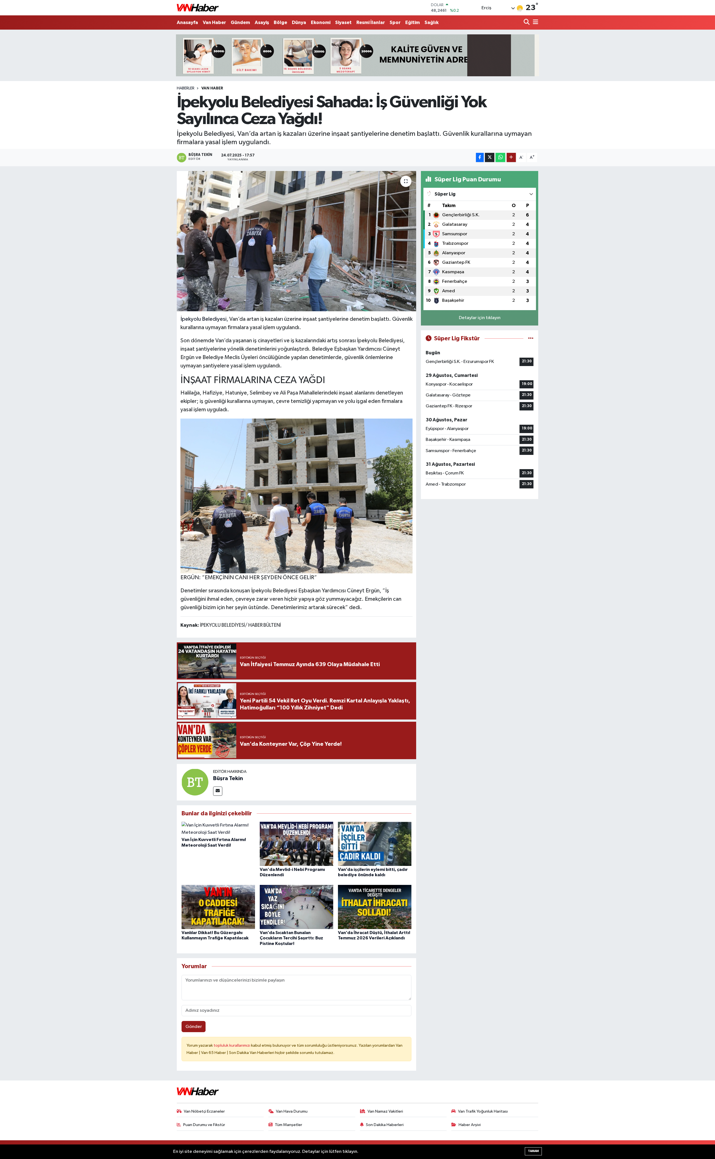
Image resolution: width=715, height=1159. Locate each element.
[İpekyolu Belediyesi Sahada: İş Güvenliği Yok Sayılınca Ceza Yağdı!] (296, 241)
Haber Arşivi (470, 1125)
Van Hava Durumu (292, 1111)
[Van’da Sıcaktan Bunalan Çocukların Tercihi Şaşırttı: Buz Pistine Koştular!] (296, 906)
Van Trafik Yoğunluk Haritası (483, 1111)
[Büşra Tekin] (195, 782)
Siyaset (343, 22)
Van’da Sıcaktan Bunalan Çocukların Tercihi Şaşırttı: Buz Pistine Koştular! (291, 938)
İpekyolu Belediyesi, (204, 319)
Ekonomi (320, 22)
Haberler (185, 88)
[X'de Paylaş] (489, 157)
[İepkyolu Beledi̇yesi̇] (296, 495)
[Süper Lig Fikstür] (530, 338)
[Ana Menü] (534, 22)
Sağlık (431, 22)
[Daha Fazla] (511, 157)
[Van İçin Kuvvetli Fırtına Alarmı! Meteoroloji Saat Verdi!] (218, 828)
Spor (395, 22)
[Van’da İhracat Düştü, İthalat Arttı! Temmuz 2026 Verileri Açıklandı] (374, 906)
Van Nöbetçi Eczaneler (204, 1111)
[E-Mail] (217, 791)
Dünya (299, 22)
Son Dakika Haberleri (385, 1125)
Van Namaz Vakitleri (385, 1111)
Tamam (533, 1151)
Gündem (240, 22)
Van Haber (214, 22)
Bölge (280, 22)
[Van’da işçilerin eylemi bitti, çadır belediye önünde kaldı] (374, 843)
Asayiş (262, 22)
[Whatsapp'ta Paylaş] (500, 157)
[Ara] (527, 22)
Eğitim (412, 22)
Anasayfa (187, 22)
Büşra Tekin (228, 778)
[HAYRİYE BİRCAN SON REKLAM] (357, 55)
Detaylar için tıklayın (479, 317)
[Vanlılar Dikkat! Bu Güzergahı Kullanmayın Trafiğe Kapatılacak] (218, 906)
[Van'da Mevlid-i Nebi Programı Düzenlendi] (296, 843)
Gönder (193, 1026)
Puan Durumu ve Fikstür (204, 1125)
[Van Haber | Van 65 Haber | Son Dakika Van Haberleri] (198, 8)
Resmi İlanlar (370, 22)
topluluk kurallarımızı (232, 1045)
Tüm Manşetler (288, 1125)
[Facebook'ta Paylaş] (480, 157)
